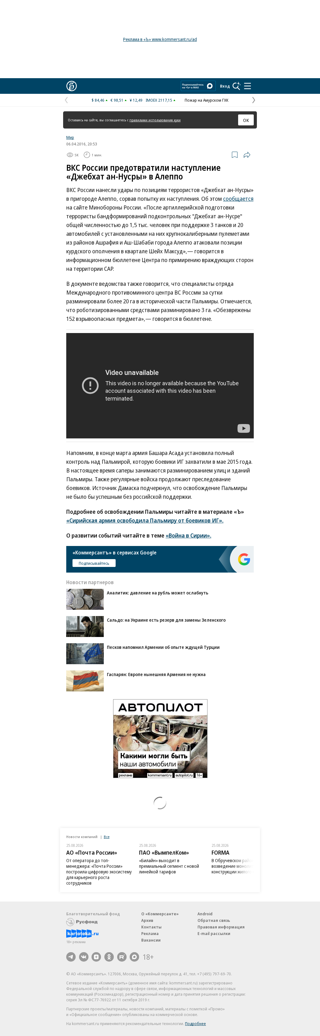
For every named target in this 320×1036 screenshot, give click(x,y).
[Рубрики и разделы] (247, 86)
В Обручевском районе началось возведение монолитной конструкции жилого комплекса (244, 866)
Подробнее (195, 1023)
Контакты (151, 927)
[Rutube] (122, 957)
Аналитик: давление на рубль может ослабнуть (157, 593)
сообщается (238, 198)
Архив (147, 920)
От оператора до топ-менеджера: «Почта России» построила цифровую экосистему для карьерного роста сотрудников (99, 871)
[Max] (134, 957)
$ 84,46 (98, 100)
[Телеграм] (71, 957)
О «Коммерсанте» (160, 914)
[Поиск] (236, 86)
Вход (225, 86)
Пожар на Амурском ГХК (206, 100)
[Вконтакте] (83, 957)
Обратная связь (214, 920)
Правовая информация (221, 927)
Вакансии (151, 940)
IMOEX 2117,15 (159, 100)
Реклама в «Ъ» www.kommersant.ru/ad (160, 39)
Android (205, 914)
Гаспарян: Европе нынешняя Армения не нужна (156, 674)
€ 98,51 (117, 100)
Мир (70, 137)
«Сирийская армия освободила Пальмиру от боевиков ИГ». (144, 520)
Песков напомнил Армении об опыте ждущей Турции (163, 647)
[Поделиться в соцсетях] (247, 155)
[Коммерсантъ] (71, 86)
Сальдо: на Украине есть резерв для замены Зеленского (166, 620)
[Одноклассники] (109, 957)
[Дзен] (96, 957)
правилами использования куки (155, 120)
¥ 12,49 (136, 100)
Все (106, 836)
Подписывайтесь (94, 563)
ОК (246, 120)
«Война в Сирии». (188, 535)
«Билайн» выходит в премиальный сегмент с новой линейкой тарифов (169, 866)
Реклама (150, 933)
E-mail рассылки (214, 933)
